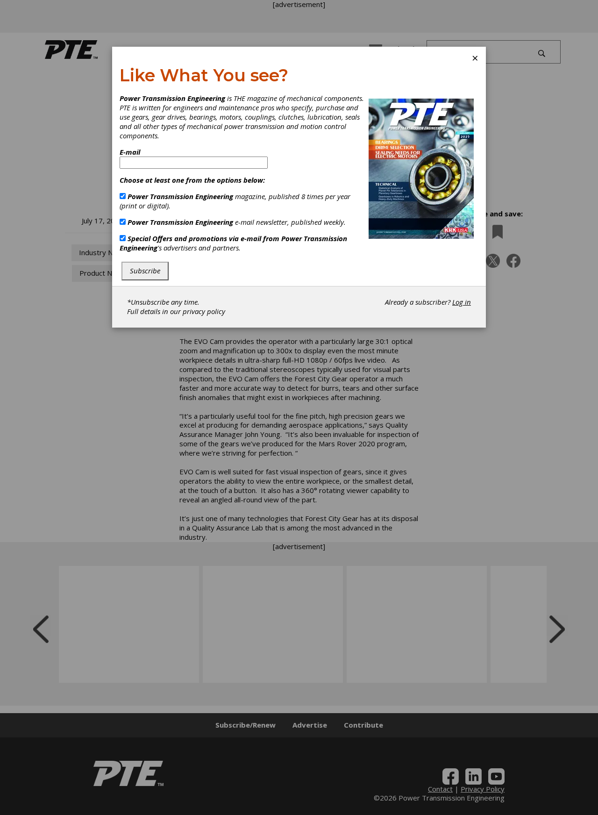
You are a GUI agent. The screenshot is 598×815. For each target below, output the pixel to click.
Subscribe (145, 270)
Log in (461, 302)
